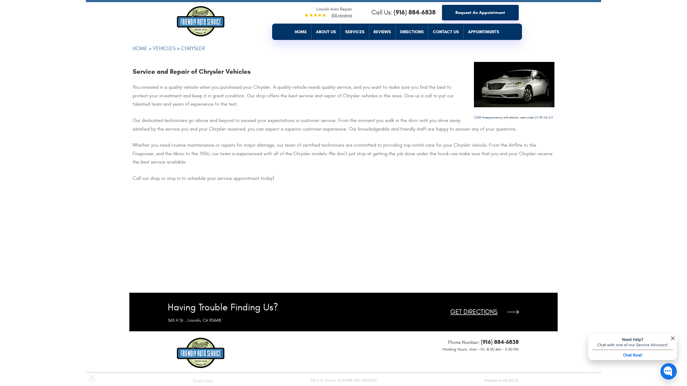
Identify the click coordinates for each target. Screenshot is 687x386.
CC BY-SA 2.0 (544, 117)
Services (354, 31)
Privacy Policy (203, 381)
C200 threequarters (486, 117)
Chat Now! (632, 355)
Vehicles (164, 48)
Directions (412, 31)
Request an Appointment (480, 12)
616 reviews (341, 15)
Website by (501, 381)
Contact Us (446, 31)
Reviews (382, 31)
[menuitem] (303, 31)
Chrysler (193, 48)
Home (301, 31)
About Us (326, 31)
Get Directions (474, 312)
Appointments (483, 31)
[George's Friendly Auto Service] (201, 19)
